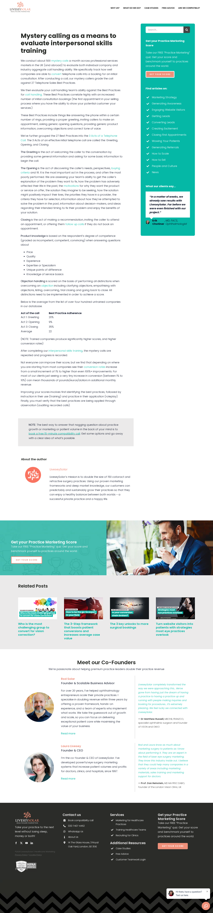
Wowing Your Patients (166, 141)
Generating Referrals (165, 147)
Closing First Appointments (169, 135)
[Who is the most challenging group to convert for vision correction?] (37, 599)
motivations (71, 186)
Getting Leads (161, 116)
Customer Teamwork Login (131, 859)
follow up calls (74, 224)
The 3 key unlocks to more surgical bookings (129, 625)
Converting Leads (163, 122)
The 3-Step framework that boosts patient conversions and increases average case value (82, 631)
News (155, 172)
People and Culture (164, 166)
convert (56, 74)
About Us (73, 837)
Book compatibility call (80, 820)
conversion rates (94, 367)
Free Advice (122, 854)
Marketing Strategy (164, 97)
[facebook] (16, 843)
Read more (68, 733)
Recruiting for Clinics (127, 835)
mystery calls (59, 60)
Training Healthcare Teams (131, 829)
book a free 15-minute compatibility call (54, 433)
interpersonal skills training (66, 351)
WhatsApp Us (75, 831)
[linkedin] (32, 843)
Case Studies (123, 848)
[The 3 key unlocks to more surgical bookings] (129, 599)
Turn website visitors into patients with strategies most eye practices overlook (174, 629)
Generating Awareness (166, 103)
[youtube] (26, 843)
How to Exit (159, 160)
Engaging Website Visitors (168, 110)
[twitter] (21, 843)
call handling (33, 94)
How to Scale (160, 153)
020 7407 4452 (76, 826)
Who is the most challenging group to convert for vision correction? (33, 629)
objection (47, 285)
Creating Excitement (165, 128)
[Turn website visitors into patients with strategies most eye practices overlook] (175, 599)
